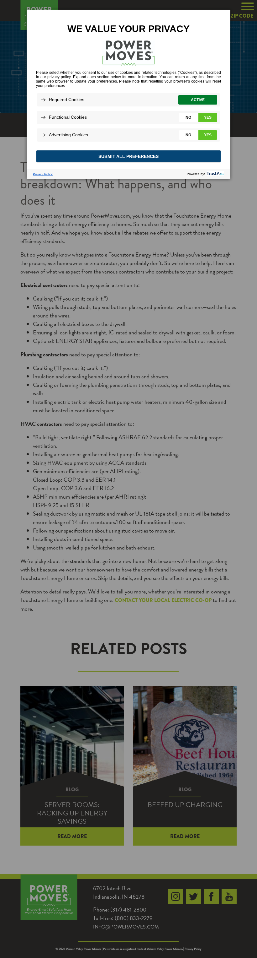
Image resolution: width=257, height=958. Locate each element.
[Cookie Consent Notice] (128, 94)
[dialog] (128, 94)
